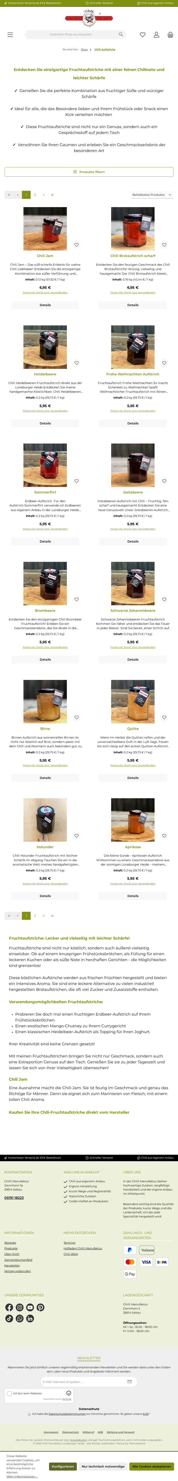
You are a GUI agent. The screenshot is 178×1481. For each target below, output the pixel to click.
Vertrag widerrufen (17, 1271)
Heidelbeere (45, 374)
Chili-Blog (71, 1254)
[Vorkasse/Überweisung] (147, 1250)
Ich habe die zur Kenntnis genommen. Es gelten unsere (91, 1413)
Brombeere (45, 611)
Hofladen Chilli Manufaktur (83, 1248)
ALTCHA (67, 1399)
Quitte (133, 729)
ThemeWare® (137, 1443)
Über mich (11, 1254)
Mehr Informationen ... (22, 1476)
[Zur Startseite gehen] (89, 18)
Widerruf (88, 1432)
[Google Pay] (130, 1274)
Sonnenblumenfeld (18, 1260)
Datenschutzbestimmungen (67, 1413)
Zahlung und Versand (120, 1432)
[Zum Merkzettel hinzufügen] (76, 244)
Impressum (51, 1432)
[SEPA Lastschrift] (162, 1262)
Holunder (45, 847)
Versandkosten (78, 1440)
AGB (145, 1413)
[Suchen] (121, 34)
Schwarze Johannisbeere (132, 611)
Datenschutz (70, 1432)
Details (45, 305)
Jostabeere (133, 492)
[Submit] (129, 1382)
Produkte (11, 1248)
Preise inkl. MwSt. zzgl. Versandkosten (45, 292)
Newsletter (12, 1265)
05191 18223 (14, 1198)
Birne (45, 729)
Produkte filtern (92, 172)
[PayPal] (130, 1250)
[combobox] (70, 34)
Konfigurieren (63, 1466)
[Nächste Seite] (43, 195)
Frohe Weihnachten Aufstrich (132, 374)
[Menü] (10, 34)
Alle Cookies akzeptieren (151, 1466)
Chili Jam (45, 256)
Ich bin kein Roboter (27, 1393)
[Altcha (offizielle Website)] (68, 1394)
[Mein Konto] (156, 34)
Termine (69, 1242)
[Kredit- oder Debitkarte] (138, 1262)
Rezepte (10, 1242)
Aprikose (133, 847)
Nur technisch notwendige (103, 1466)
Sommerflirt (45, 492)
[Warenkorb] (169, 34)
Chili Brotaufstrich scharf (132, 256)
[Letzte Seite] (52, 195)
